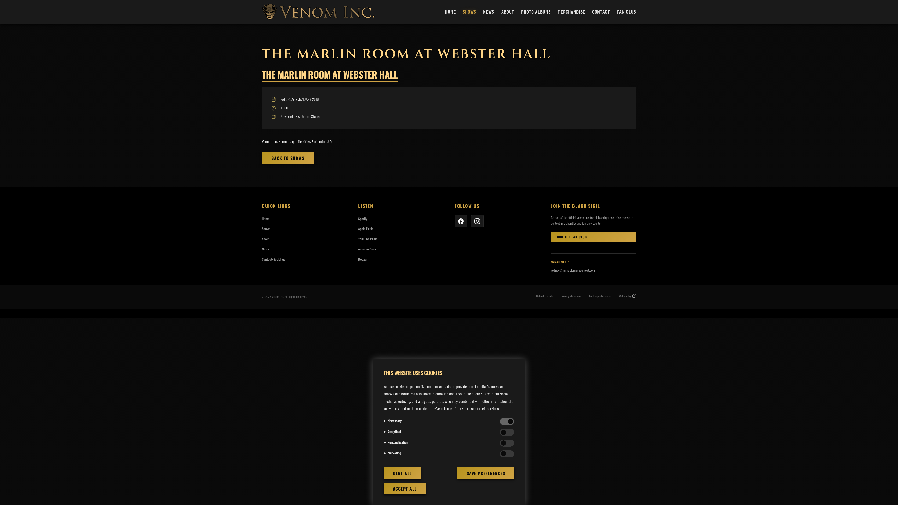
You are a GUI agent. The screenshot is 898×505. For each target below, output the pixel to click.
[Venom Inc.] (318, 12)
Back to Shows (287, 158)
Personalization (398, 442)
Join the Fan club (572, 236)
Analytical (394, 431)
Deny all (402, 473)
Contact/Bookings (273, 259)
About (507, 11)
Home (450, 11)
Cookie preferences (600, 296)
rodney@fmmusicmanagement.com (573, 270)
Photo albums (536, 11)
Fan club (626, 11)
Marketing (394, 453)
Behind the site (544, 296)
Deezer (363, 259)
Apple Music (365, 228)
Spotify (362, 218)
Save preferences (486, 473)
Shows (469, 11)
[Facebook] (461, 221)
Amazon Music (367, 249)
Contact (601, 11)
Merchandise (571, 11)
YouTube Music (367, 239)
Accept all (404, 489)
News (488, 11)
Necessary (395, 420)
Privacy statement (571, 296)
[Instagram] (477, 221)
